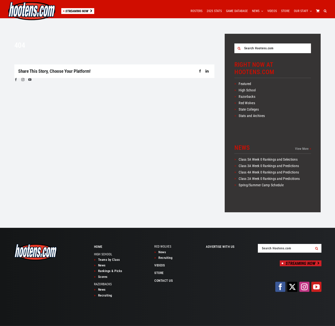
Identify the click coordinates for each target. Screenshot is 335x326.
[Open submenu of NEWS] (261, 11)
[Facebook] (200, 71)
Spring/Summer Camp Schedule (261, 185)
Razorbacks (247, 97)
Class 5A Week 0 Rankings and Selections (268, 159)
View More (303, 149)
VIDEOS (159, 265)
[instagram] (22, 79)
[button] (325, 11)
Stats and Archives (252, 116)
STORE (159, 273)
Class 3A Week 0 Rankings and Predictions (269, 166)
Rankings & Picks (108, 271)
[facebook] (15, 79)
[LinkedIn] (207, 71)
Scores (101, 277)
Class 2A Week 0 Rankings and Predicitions (269, 179)
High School (247, 90)
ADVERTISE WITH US (220, 247)
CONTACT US (163, 281)
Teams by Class (107, 260)
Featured (245, 84)
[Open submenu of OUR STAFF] (310, 11)
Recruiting (103, 295)
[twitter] (292, 287)
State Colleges (249, 109)
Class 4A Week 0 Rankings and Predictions (269, 172)
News (100, 265)
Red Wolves (247, 103)
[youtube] (29, 79)
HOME (98, 247)
